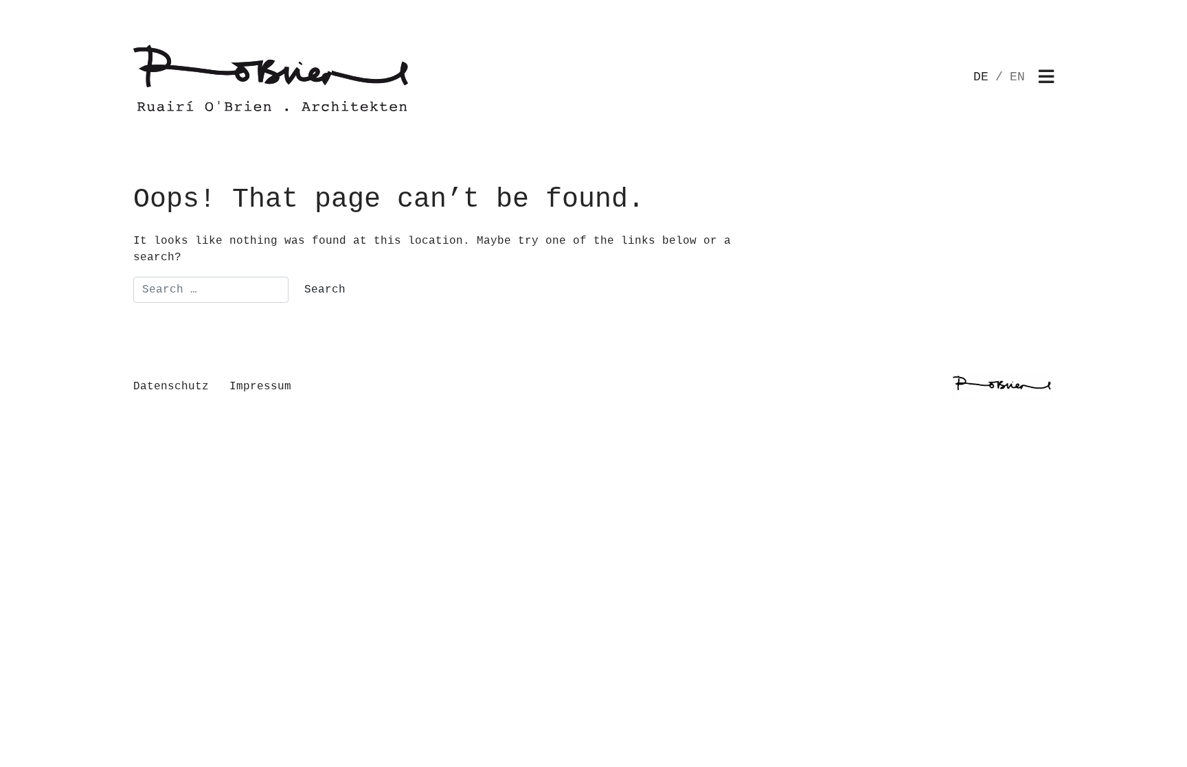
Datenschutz (171, 386)
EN (1017, 77)
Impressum (260, 386)
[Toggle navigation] (1046, 78)
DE (980, 77)
